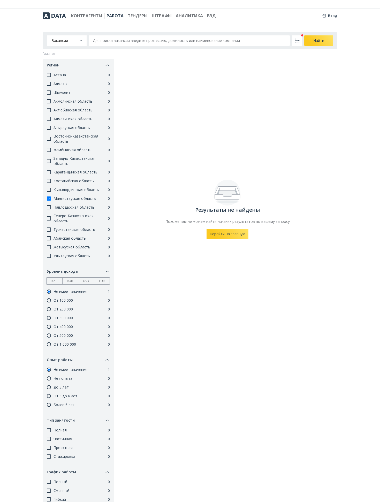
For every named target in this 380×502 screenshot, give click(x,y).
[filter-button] (297, 40)
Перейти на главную (227, 233)
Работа (115, 16)
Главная (49, 53)
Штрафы (162, 16)
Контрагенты (86, 16)
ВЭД (211, 16)
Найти (318, 40)
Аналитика (189, 16)
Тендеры (138, 16)
